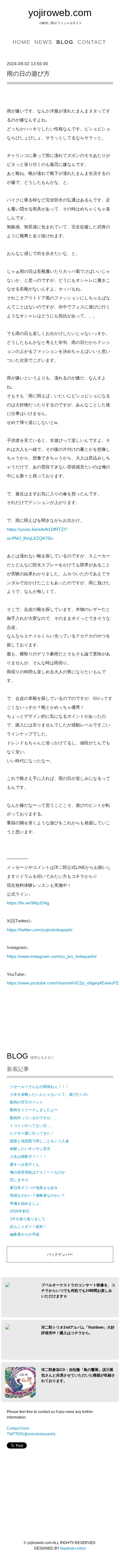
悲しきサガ (19, 1180)
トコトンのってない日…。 (32, 1125)
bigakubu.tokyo (73, 1548)
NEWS (43, 42)
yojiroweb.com (60, 12)
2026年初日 (20, 1211)
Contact (92, 42)
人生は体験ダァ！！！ (28, 1156)
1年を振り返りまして (27, 1219)
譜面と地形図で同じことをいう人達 (39, 1141)
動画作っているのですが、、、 (36, 1118)
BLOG (65, 42)
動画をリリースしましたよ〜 (34, 1110)
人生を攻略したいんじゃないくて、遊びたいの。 (50, 1094)
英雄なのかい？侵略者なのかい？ (37, 1195)
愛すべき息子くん (24, 1164)
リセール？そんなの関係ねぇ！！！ (39, 1087)
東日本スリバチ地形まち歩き (34, 1188)
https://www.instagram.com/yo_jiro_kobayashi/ (52, 956)
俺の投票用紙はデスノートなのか (37, 1172)
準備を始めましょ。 (26, 1203)
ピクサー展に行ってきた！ (32, 1133)
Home (21, 42)
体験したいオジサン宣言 (30, 1149)
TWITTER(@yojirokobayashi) (31, 1434)
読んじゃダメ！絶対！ (28, 1227)
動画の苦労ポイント (26, 1102)
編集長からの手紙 (24, 1234)
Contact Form (18, 1428)
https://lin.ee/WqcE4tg (28, 902)
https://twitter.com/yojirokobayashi (39, 929)
